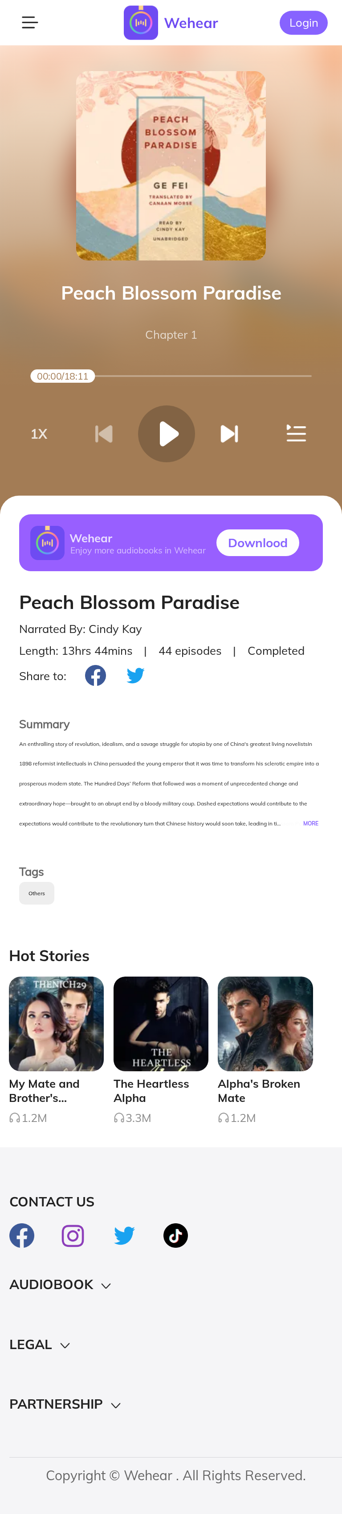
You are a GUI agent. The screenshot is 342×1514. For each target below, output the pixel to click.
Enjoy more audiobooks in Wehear (137, 550)
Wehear (191, 23)
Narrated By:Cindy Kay (80, 628)
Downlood (258, 542)
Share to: (42, 676)
